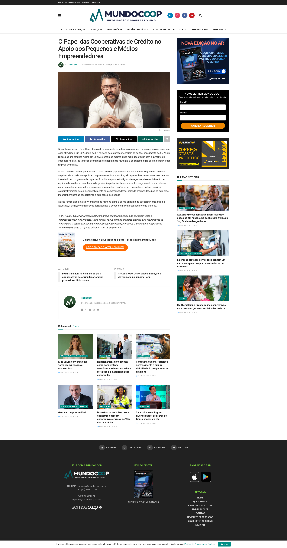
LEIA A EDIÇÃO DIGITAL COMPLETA (105, 247)
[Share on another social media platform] (167, 139)
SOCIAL (183, 29)
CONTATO (86, 2)
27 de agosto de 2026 (187, 225)
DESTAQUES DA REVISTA (114, 65)
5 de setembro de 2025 (92, 65)
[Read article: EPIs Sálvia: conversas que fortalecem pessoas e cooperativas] (75, 346)
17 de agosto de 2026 (146, 423)
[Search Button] (200, 15)
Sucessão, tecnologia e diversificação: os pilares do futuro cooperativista (151, 416)
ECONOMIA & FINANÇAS (73, 29)
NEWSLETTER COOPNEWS (200, 517)
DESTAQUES (96, 29)
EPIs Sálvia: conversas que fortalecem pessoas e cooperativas (72, 365)
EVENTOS (200, 513)
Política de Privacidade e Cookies (199, 544)
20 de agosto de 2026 (69, 417)
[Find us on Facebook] (184, 15)
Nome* (183, 112)
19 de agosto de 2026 (108, 427)
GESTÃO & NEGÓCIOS (137, 29)
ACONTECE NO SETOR (164, 29)
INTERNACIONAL (200, 29)
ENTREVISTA (219, 29)
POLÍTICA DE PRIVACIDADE (69, 2)
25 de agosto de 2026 (69, 373)
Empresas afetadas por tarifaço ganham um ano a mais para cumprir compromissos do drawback (201, 263)
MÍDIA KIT (96, 2)
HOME (200, 498)
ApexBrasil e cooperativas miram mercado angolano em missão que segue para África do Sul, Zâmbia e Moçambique (202, 218)
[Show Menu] (59, 15)
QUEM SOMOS (200, 501)
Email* (183, 102)
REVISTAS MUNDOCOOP (200, 505)
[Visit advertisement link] (203, 61)
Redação (73, 65)
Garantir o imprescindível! (72, 412)
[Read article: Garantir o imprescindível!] (75, 397)
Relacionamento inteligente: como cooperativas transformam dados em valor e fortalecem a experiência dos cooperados (114, 368)
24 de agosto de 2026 (108, 379)
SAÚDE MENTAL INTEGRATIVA (74, 356)
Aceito (224, 544)
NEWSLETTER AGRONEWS (200, 521)
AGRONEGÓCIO (114, 29)
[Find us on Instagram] (177, 15)
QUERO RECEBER (203, 125)
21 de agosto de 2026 (146, 376)
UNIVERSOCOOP (200, 509)
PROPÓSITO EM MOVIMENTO (74, 407)
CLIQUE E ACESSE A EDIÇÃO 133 (143, 502)
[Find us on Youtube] (192, 15)
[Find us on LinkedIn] (170, 15)
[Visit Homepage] (125, 15)
